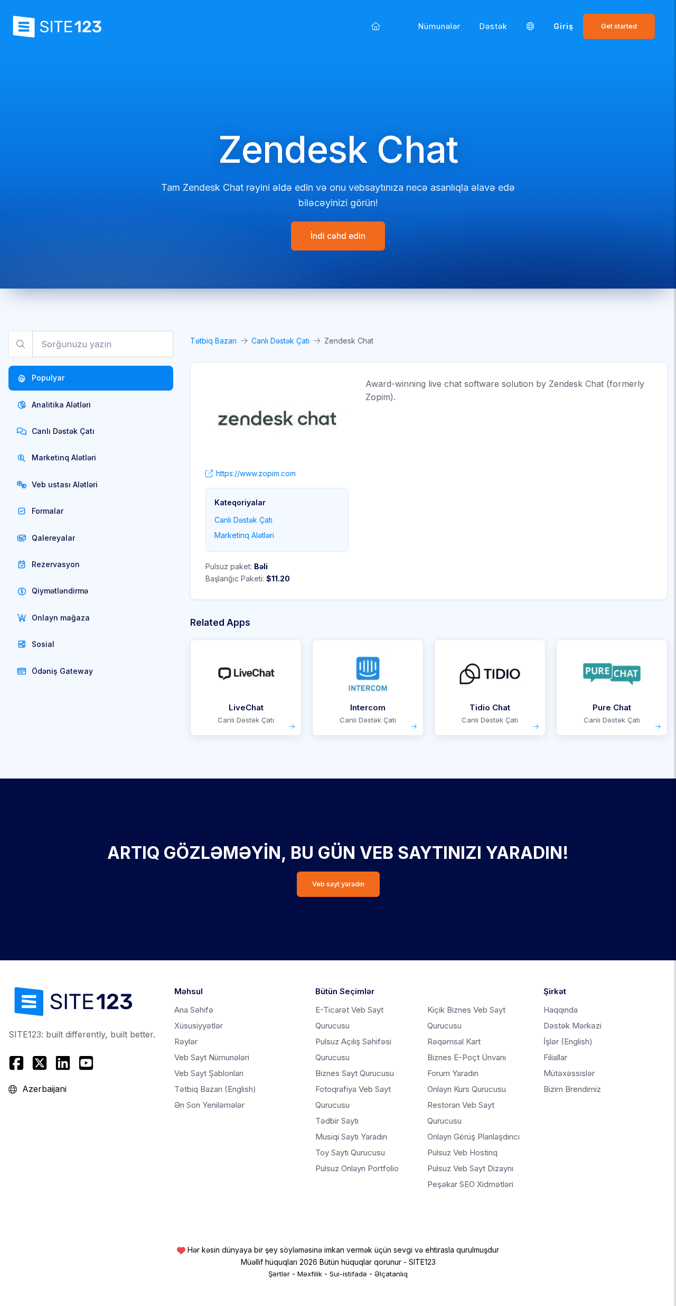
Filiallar (555, 1057)
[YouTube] (86, 1062)
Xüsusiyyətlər (198, 1026)
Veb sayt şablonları (208, 1073)
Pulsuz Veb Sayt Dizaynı (470, 1168)
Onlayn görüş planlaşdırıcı (473, 1137)
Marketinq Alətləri (244, 535)
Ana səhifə (193, 1010)
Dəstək (494, 26)
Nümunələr (439, 26)
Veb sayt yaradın (338, 884)
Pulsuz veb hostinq (462, 1152)
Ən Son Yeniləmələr (209, 1105)
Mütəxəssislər (569, 1073)
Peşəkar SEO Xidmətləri (470, 1184)
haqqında (560, 1010)
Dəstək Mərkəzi (572, 1026)
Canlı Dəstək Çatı (280, 340)
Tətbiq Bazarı (213, 340)
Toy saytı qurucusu (350, 1152)
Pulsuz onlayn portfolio (357, 1168)
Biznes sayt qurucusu (354, 1073)
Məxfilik (309, 1274)
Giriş (563, 26)
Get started (619, 26)
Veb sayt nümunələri (211, 1057)
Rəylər (186, 1041)
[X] (39, 1062)
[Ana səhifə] (376, 26)
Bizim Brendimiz (572, 1089)
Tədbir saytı (337, 1121)
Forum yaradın (452, 1073)
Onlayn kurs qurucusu (466, 1089)
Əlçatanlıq (391, 1274)
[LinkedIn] (62, 1062)
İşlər (568, 1041)
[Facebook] (17, 1062)
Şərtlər (279, 1274)
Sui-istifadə (348, 1274)
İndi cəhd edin (338, 236)
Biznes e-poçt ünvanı (466, 1057)
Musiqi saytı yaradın (351, 1137)
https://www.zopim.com (256, 473)
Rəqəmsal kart (454, 1041)
